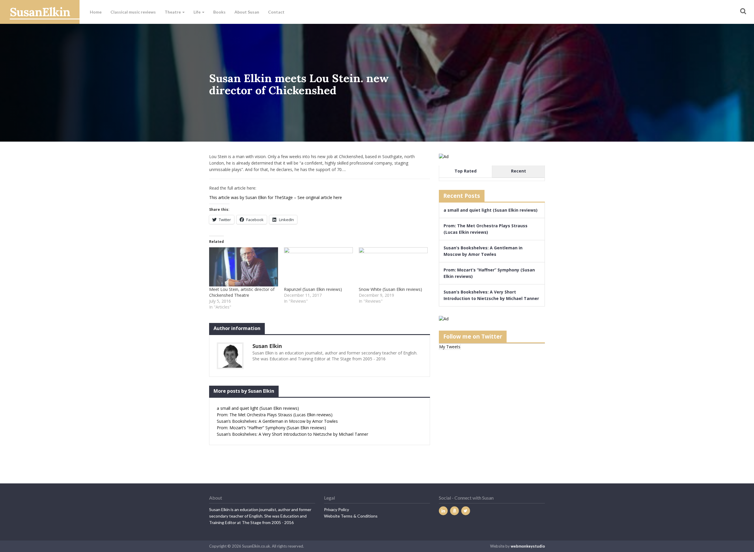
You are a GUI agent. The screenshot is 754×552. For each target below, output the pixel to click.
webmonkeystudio (528, 546)
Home (96, 11)
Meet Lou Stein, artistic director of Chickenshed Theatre (242, 292)
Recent (518, 171)
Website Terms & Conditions (351, 515)
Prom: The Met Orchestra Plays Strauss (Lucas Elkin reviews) (275, 414)
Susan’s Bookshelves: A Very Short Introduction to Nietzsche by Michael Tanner (292, 434)
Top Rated (465, 171)
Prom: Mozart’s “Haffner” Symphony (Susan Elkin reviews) (271, 427)
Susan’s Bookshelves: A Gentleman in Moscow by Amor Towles (277, 421)
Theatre (173, 11)
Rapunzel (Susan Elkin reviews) (313, 289)
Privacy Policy (336, 509)
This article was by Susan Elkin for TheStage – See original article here (275, 197)
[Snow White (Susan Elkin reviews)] (393, 267)
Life (197, 11)
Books (219, 11)
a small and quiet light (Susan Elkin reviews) (258, 408)
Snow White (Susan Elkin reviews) (390, 289)
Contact (276, 11)
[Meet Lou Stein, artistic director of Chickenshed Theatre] (243, 267)
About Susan (246, 11)
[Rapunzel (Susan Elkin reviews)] (318, 267)
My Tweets (449, 346)
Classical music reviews (133, 11)
